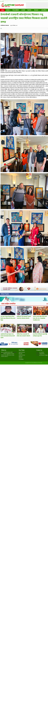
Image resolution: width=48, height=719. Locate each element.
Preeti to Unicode (11, 0)
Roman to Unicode (26, 0)
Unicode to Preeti (18, 0)
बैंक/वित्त (29, 10)
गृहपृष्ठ (2, 10)
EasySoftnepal (44, 362)
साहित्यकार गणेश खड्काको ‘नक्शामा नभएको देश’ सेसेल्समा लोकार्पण (24, 317)
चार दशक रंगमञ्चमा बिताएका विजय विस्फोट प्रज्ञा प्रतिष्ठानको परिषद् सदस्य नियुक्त (8, 318)
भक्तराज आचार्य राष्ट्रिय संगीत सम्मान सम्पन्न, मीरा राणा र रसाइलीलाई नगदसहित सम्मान (40, 318)
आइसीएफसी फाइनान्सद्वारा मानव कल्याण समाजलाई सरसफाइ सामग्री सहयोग (8, 336)
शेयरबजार (36, 10)
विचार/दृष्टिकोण (16, 10)
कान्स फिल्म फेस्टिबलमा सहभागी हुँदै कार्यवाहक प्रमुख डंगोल (40, 335)
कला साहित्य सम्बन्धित (8, 303)
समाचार (8, 10)
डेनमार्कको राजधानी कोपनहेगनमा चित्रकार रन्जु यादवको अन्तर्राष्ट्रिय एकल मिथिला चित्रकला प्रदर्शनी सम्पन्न (24, 18)
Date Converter (33, 0)
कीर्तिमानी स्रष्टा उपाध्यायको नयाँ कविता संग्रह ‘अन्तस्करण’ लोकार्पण (23, 335)
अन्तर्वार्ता (23, 10)
